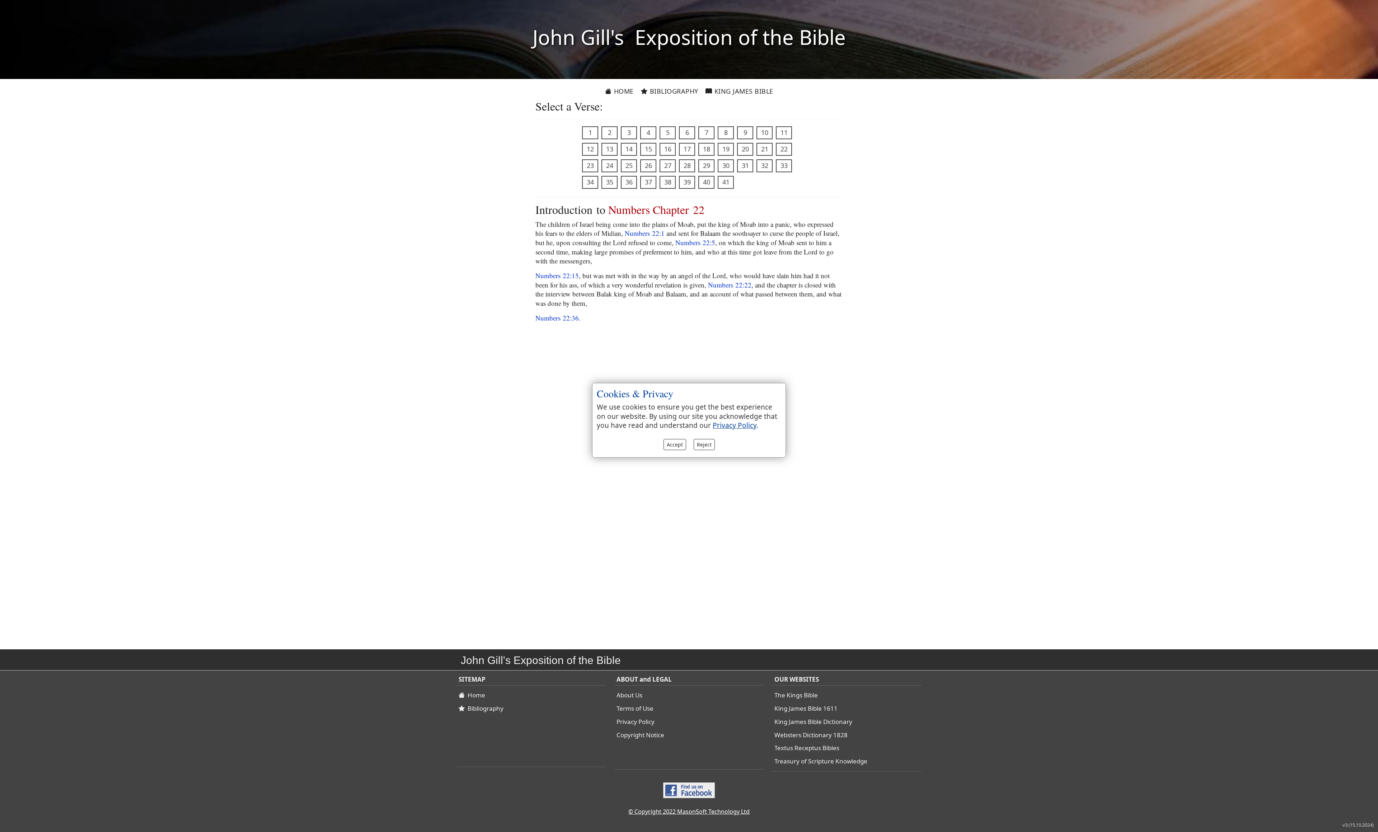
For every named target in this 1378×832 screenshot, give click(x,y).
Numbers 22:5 (695, 242)
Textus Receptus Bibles (806, 748)
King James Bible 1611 (806, 708)
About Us (629, 695)
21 (764, 149)
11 (784, 132)
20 (745, 149)
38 (667, 182)
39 (687, 182)
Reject (704, 444)
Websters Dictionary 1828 (811, 735)
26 (648, 165)
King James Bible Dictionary (813, 722)
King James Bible (742, 91)
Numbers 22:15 (557, 275)
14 (629, 149)
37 (648, 182)
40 (706, 182)
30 (726, 165)
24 (609, 165)
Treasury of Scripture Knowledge (820, 761)
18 (706, 149)
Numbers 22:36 (557, 317)
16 (667, 149)
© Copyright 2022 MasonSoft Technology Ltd (689, 811)
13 (609, 149)
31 (745, 165)
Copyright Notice (640, 735)
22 (784, 149)
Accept (675, 444)
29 (706, 165)
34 (590, 182)
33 (784, 165)
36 (629, 182)
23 (590, 165)
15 (648, 149)
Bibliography (673, 91)
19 (726, 149)
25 (629, 165)
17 (687, 149)
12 (590, 149)
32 (764, 165)
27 (667, 165)
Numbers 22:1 (645, 233)
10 (764, 132)
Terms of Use (635, 708)
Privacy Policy (636, 722)
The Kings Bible (796, 695)
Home (623, 91)
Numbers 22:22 (729, 284)
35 (609, 182)
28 (687, 165)
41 (726, 182)
